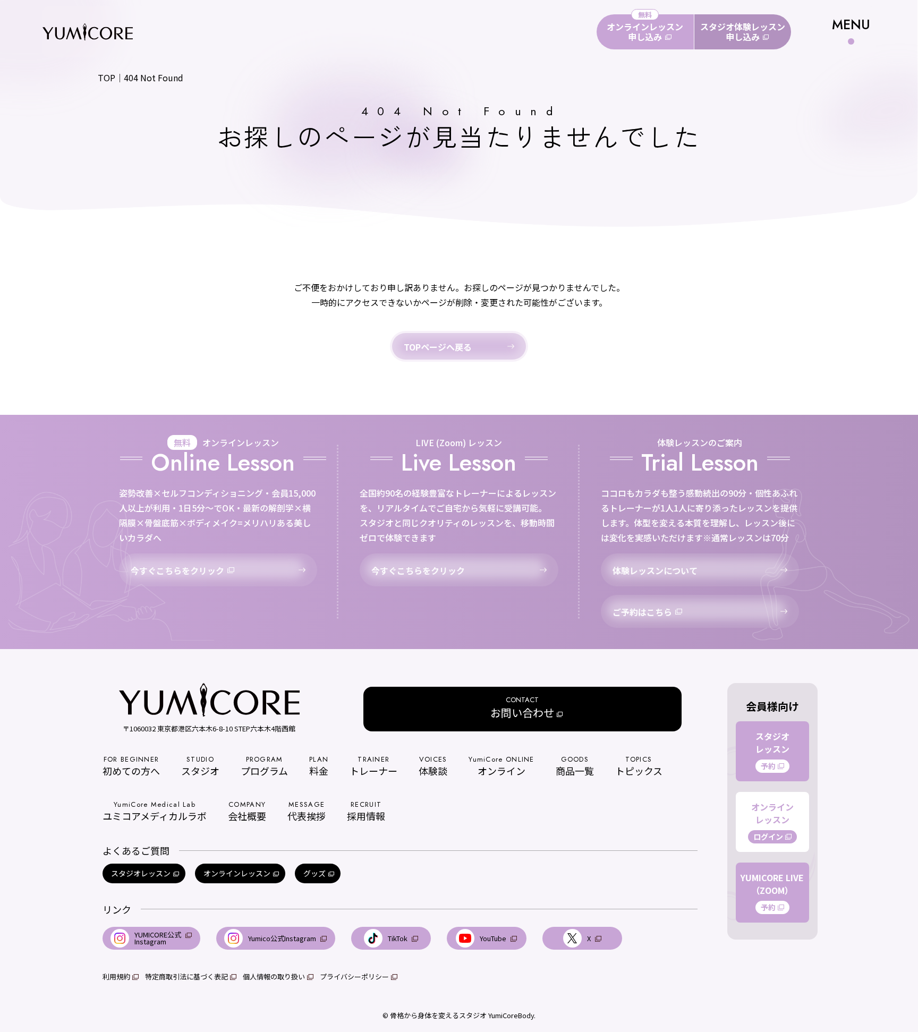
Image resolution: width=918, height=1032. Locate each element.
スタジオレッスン (141, 873)
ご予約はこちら (642, 611)
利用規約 (116, 976)
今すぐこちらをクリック (177, 570)
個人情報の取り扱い (274, 976)
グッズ (314, 873)
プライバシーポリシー (354, 976)
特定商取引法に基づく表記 (186, 976)
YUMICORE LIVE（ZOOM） (772, 891)
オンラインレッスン (236, 873)
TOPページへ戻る (438, 346)
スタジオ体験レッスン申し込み (742, 31)
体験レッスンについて (655, 570)
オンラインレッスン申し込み (645, 31)
